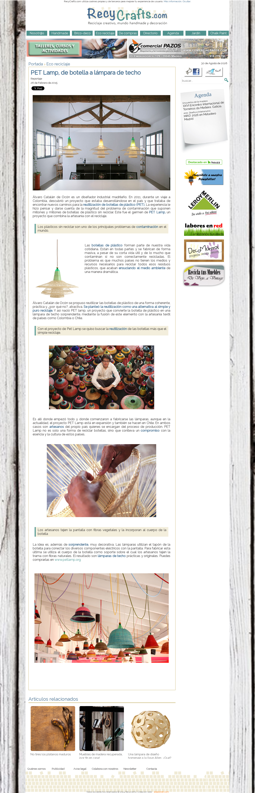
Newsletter (130, 768)
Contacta (151, 768)
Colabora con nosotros (105, 768)
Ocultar (186, 1)
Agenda (203, 94)
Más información (172, 1)
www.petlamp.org (68, 560)
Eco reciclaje (58, 64)
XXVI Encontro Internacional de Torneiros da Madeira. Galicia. (203, 105)
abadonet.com (161, 792)
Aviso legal (80, 768)
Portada (35, 64)
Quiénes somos (36, 768)
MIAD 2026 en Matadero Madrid (199, 115)
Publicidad (58, 768)
